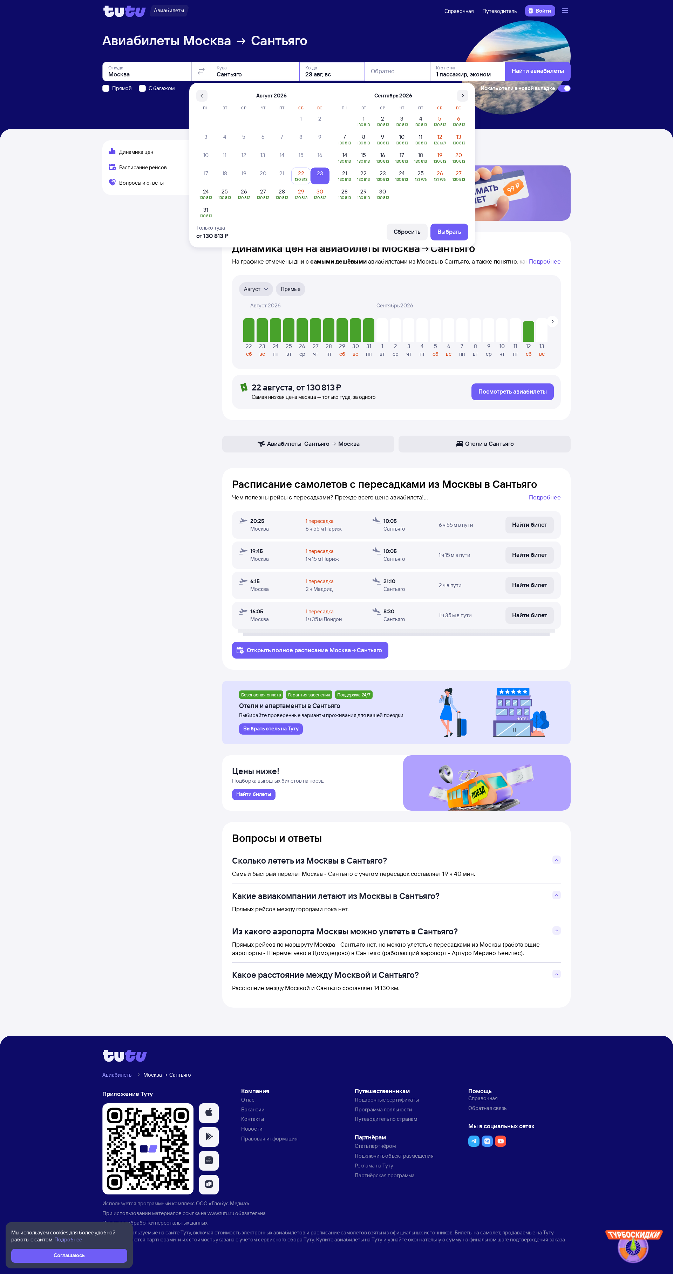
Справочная (459, 11)
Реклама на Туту (374, 1165)
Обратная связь (487, 1108)
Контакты (252, 1119)
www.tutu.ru (221, 1213)
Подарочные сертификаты (387, 1099)
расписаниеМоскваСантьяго (338, 650)
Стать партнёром (375, 1146)
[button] (209, 1113)
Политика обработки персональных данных (155, 1222)
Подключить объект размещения (394, 1155)
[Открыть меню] (566, 11)
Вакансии (253, 1109)
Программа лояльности (383, 1109)
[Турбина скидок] (634, 1248)
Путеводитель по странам (386, 1119)
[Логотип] (124, 11)
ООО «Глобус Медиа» (222, 1203)
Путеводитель (499, 11)
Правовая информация (269, 1138)
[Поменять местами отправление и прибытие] (201, 71)
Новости (252, 1128)
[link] (254, 794)
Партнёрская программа (385, 1175)
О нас (247, 1099)
